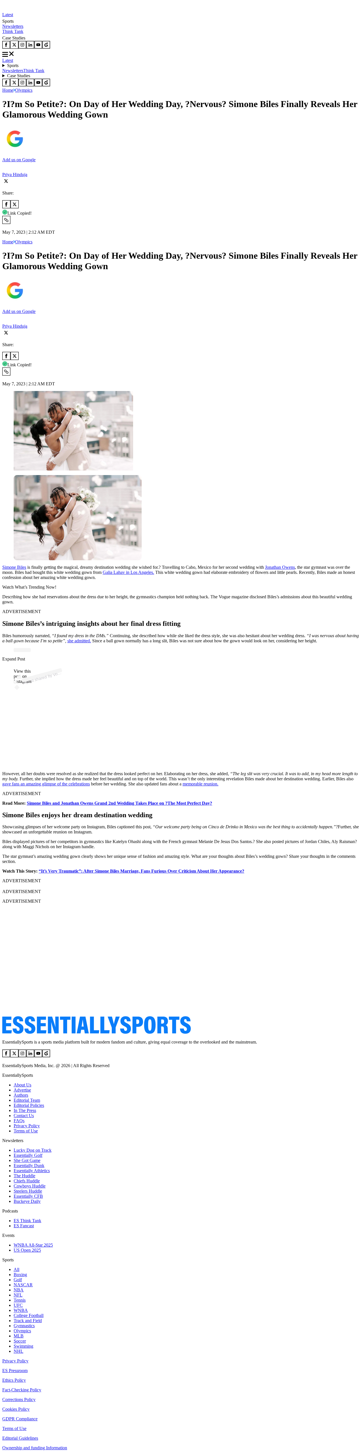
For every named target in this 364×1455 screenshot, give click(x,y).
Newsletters (12, 26)
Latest (7, 14)
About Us (22, 1084)
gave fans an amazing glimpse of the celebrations (46, 783)
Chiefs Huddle (27, 1180)
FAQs (19, 1120)
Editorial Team (27, 1100)
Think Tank (12, 31)
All (16, 1269)
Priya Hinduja (14, 174)
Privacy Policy (27, 1125)
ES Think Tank (27, 1220)
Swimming (23, 1346)
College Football (29, 1315)
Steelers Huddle (28, 1191)
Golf (18, 1279)
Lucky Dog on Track (32, 1150)
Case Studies (18, 75)
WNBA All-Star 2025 (33, 1245)
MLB (19, 1335)
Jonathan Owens (280, 567)
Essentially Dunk (29, 1165)
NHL (18, 1351)
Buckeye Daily (27, 1201)
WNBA (21, 1310)
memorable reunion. (200, 783)
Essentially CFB (28, 1196)
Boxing (20, 1274)
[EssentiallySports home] (96, 1032)
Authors (21, 1095)
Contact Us (24, 1115)
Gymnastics (24, 1325)
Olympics (23, 90)
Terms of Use (26, 1130)
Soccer (20, 1341)
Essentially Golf (28, 1155)
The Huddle (24, 1175)
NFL (18, 1295)
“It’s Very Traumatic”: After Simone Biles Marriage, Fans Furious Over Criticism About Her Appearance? (141, 871)
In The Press (25, 1110)
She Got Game (27, 1160)
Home (7, 90)
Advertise (22, 1090)
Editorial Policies (29, 1105)
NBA (19, 1289)
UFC (18, 1305)
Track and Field (28, 1320)
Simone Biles (14, 567)
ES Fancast (24, 1225)
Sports (12, 65)
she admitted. (79, 640)
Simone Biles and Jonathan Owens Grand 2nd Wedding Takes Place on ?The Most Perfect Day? (119, 803)
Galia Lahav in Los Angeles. (128, 572)
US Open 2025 (27, 1250)
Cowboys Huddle (30, 1186)
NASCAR (23, 1284)
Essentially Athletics (32, 1170)
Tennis (20, 1300)
